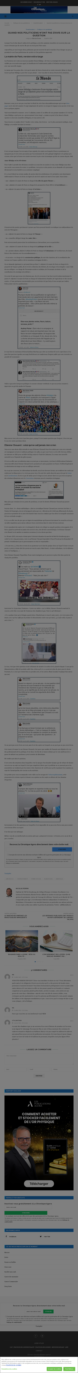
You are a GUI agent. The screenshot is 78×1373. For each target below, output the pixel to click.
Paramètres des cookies (9, 1369)
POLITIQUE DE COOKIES (13, 1365)
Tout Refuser (69, 1369)
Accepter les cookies (54, 1369)
